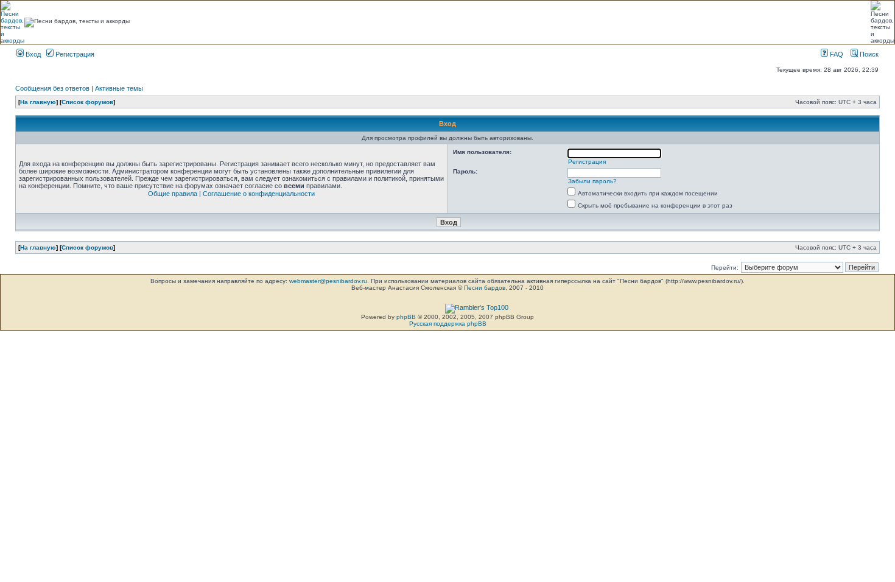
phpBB (406, 317)
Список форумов (87, 102)
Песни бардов (484, 287)
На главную (38, 102)
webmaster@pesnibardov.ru (328, 281)
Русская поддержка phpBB (447, 323)
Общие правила (172, 193)
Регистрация (74, 54)
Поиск (868, 54)
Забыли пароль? (592, 181)
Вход (32, 54)
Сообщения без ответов (52, 88)
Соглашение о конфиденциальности (259, 193)
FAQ (835, 54)
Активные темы (119, 88)
